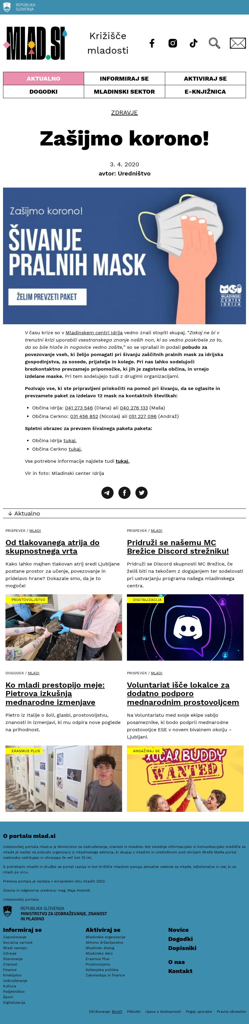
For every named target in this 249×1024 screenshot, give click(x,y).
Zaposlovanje (14, 937)
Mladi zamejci (15, 948)
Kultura (9, 986)
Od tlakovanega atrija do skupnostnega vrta (52, 547)
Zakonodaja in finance (105, 975)
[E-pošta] (238, 43)
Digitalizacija (147, 600)
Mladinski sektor (124, 93)
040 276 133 (134, 408)
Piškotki (134, 1011)
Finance (10, 970)
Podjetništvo (14, 991)
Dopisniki (182, 948)
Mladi (35, 531)
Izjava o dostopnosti (163, 1011)
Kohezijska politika (102, 970)
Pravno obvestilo (231, 1011)
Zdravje (124, 112)
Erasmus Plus (26, 751)
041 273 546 (79, 408)
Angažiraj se (146, 751)
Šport (8, 997)
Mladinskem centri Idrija (94, 332)
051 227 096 (143, 416)
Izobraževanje (15, 981)
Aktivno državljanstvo (104, 942)
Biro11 (117, 1011)
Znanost (10, 964)
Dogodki (43, 91)
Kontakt (180, 971)
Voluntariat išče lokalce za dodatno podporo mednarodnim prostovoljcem (183, 693)
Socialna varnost (17, 942)
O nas (176, 962)
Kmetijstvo (12, 975)
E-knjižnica (205, 91)
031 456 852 (84, 416)
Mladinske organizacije (105, 937)
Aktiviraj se (196, 80)
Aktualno (45, 80)
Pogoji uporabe (199, 1011)
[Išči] (214, 43)
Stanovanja (12, 959)
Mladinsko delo (99, 953)
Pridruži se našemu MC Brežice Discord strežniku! (178, 547)
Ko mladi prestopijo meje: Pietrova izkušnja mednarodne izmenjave (55, 693)
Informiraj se (124, 80)
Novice (178, 929)
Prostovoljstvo (28, 600)
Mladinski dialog (100, 948)
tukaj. (70, 440)
